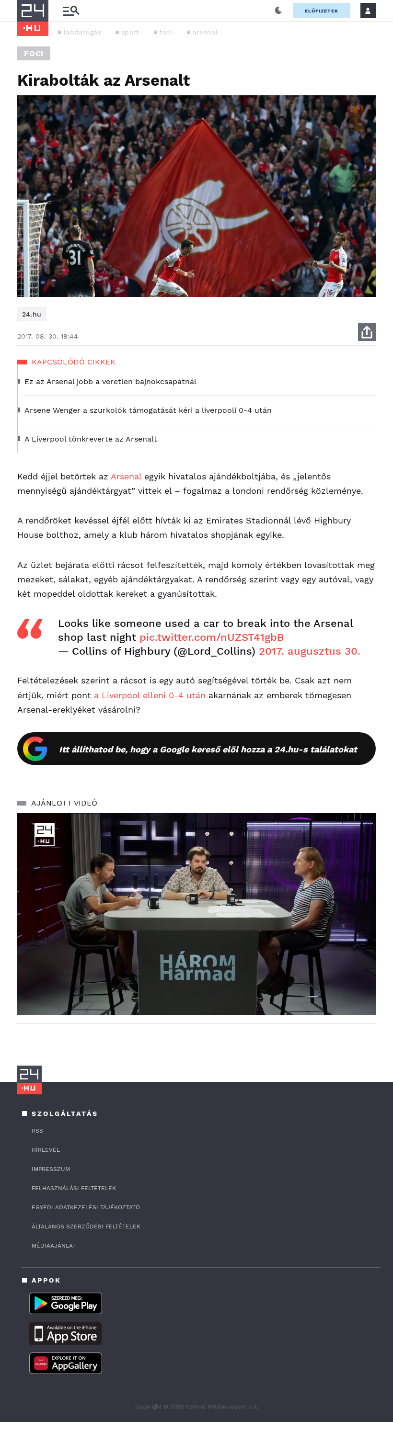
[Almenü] (71, 11)
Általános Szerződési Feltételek (86, 1226)
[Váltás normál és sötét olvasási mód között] (278, 10)
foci (166, 32)
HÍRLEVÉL (46, 1150)
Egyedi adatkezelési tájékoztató (86, 1207)
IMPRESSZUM (51, 1169)
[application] (196, 914)
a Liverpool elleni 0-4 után (150, 695)
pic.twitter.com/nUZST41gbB (211, 637)
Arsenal (126, 476)
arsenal (205, 32)
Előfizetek (321, 10)
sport (130, 32)
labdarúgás (82, 32)
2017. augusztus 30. (309, 651)
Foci (34, 53)
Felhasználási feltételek (74, 1188)
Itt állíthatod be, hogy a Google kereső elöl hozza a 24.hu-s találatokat (208, 749)
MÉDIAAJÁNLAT (54, 1245)
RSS (37, 1130)
